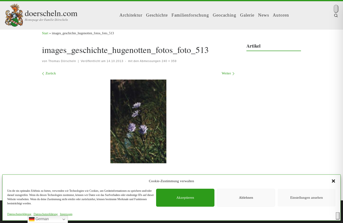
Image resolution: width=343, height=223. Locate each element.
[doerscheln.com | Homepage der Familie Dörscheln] (14, 13)
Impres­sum (66, 214)
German (42, 219)
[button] (333, 181)
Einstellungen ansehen (306, 197)
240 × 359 (169, 61)
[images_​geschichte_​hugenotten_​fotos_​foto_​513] (138, 121)
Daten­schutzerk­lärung (19, 214)
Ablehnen (246, 197)
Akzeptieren (185, 197)
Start (45, 33)
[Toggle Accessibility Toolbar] (338, 216)
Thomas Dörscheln (62, 61)
